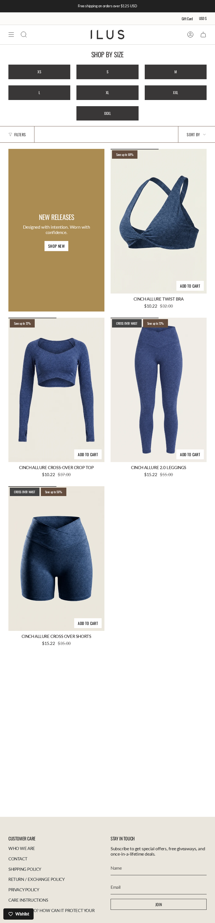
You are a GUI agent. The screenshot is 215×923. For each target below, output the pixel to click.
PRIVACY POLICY (23, 889)
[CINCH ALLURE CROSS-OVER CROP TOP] (56, 390)
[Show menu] (11, 34)
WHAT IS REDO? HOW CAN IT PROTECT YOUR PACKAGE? (51, 913)
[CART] (203, 34)
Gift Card (187, 18)
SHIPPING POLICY (24, 869)
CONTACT (17, 858)
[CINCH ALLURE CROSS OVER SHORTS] (56, 558)
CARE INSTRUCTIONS (28, 899)
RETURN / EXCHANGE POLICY (36, 879)
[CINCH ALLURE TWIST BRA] (159, 221)
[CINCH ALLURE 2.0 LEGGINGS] (159, 390)
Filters (20, 134)
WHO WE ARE (21, 848)
